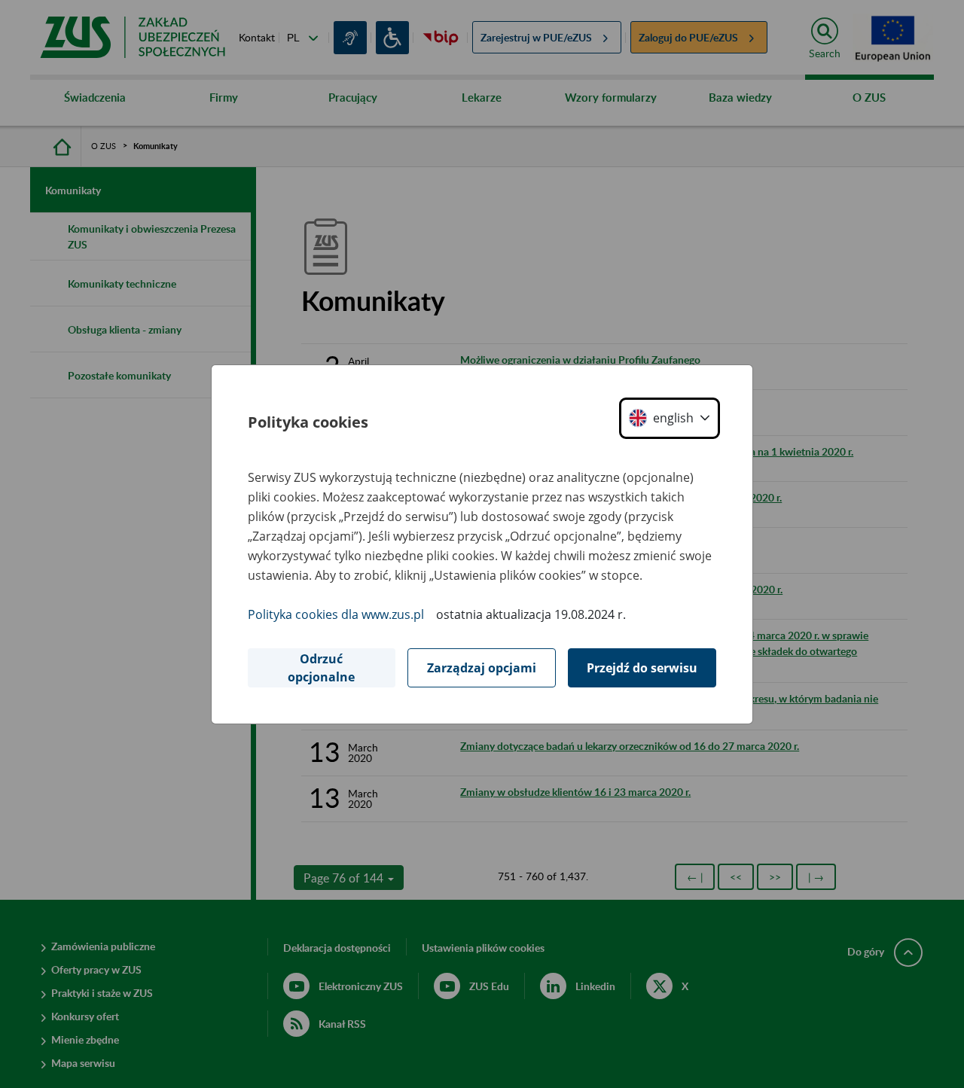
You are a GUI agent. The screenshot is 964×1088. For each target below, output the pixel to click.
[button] (669, 418)
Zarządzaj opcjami (481, 668)
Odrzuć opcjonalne (321, 668)
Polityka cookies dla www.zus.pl (336, 614)
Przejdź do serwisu (642, 668)
